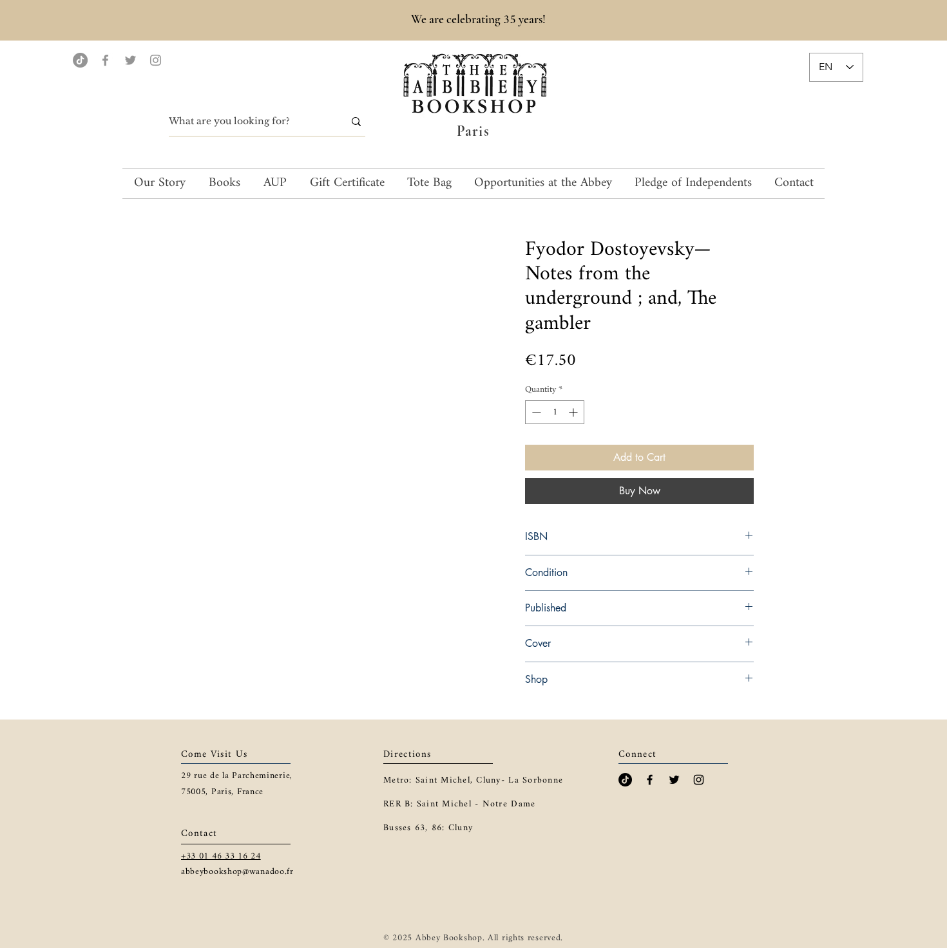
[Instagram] (155, 60)
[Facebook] (105, 60)
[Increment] (574, 412)
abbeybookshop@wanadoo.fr (237, 871)
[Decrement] (535, 412)
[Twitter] (130, 60)
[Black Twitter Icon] (674, 779)
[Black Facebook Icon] (649, 779)
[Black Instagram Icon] (698, 779)
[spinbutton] (554, 412)
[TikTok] (80, 60)
